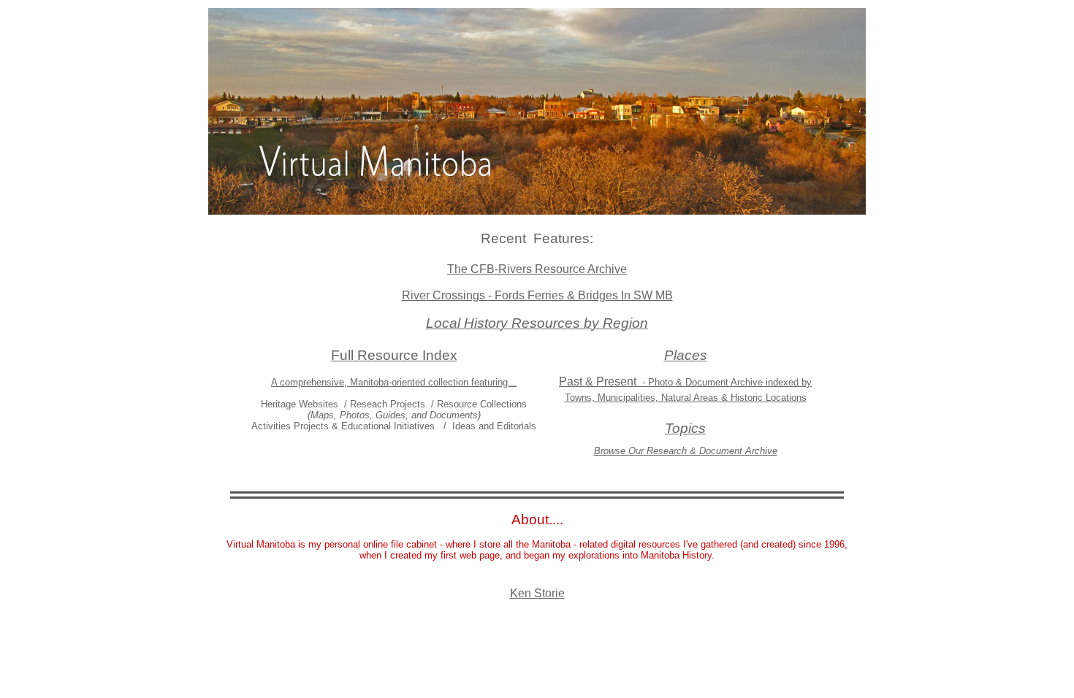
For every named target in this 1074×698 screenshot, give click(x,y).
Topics (685, 428)
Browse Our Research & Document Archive (685, 450)
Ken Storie (537, 593)
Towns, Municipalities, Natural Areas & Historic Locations (686, 397)
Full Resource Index (394, 355)
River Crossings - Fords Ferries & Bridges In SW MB (537, 295)
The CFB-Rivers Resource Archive (537, 269)
